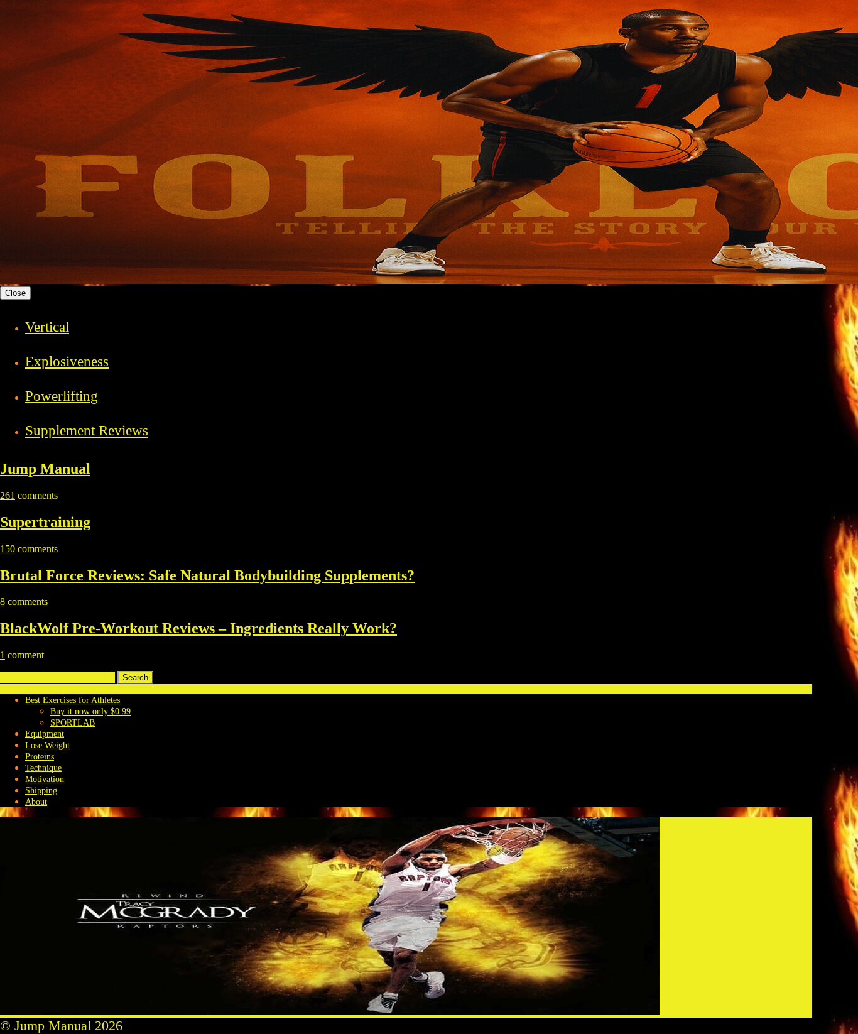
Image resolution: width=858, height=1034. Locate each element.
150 (7, 548)
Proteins (39, 756)
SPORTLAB (72, 722)
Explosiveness (67, 361)
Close (15, 293)
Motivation (44, 779)
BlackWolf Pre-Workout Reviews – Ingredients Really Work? (198, 628)
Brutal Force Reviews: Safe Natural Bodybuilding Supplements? (207, 575)
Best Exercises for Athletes (72, 700)
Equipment (44, 734)
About (36, 802)
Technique (43, 768)
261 (7, 495)
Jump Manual (45, 468)
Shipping (41, 790)
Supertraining (45, 522)
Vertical (47, 327)
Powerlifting (61, 396)
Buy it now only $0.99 (90, 711)
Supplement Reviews (86, 430)
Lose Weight (47, 745)
